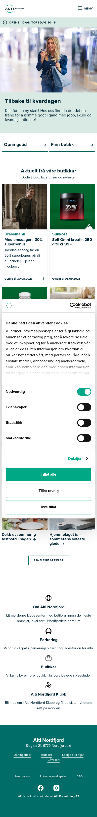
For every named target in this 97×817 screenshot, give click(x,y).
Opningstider (22, 755)
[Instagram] (56, 790)
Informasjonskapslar (53, 776)
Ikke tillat (48, 507)
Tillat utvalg (49, 491)
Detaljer (75, 458)
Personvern (22, 776)
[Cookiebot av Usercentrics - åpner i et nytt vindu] (69, 305)
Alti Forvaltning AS (66, 796)
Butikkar (46, 755)
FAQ (80, 776)
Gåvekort (54, 760)
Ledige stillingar (73, 755)
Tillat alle (48, 474)
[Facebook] (41, 790)
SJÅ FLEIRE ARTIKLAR (49, 560)
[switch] (84, 407)
